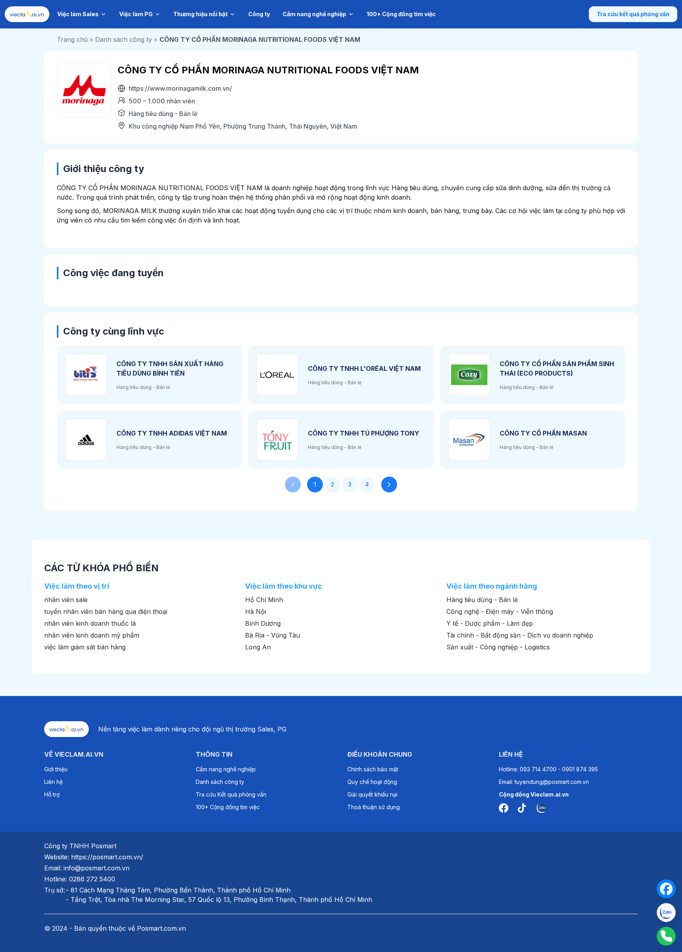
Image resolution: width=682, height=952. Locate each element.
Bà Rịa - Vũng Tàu (272, 635)
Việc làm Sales (78, 14)
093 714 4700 (538, 769)
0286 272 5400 (92, 879)
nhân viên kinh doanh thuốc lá (90, 623)
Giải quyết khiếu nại (372, 794)
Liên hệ (53, 781)
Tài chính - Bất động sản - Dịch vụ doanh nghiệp (519, 635)
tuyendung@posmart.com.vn (552, 781)
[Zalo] (666, 912)
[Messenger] (666, 888)
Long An (258, 647)
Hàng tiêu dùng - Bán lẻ (482, 600)
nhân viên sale (66, 600)
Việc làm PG (136, 14)
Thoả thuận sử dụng (373, 807)
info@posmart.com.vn (96, 868)
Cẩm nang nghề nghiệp (314, 14)
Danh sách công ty (220, 781)
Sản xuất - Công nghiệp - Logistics (498, 647)
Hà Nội (255, 611)
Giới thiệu (55, 769)
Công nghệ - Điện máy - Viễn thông (499, 611)
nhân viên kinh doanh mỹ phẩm (91, 635)
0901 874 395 (580, 769)
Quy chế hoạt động (372, 781)
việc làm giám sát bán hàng (85, 647)
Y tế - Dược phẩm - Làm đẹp (489, 623)
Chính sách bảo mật (372, 769)
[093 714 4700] (666, 936)
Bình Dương (263, 623)
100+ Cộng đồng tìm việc (401, 14)
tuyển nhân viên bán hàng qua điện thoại (105, 611)
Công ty (259, 14)
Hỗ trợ (52, 794)
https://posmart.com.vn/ (107, 857)
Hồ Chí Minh (264, 600)
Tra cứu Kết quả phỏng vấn (231, 794)
